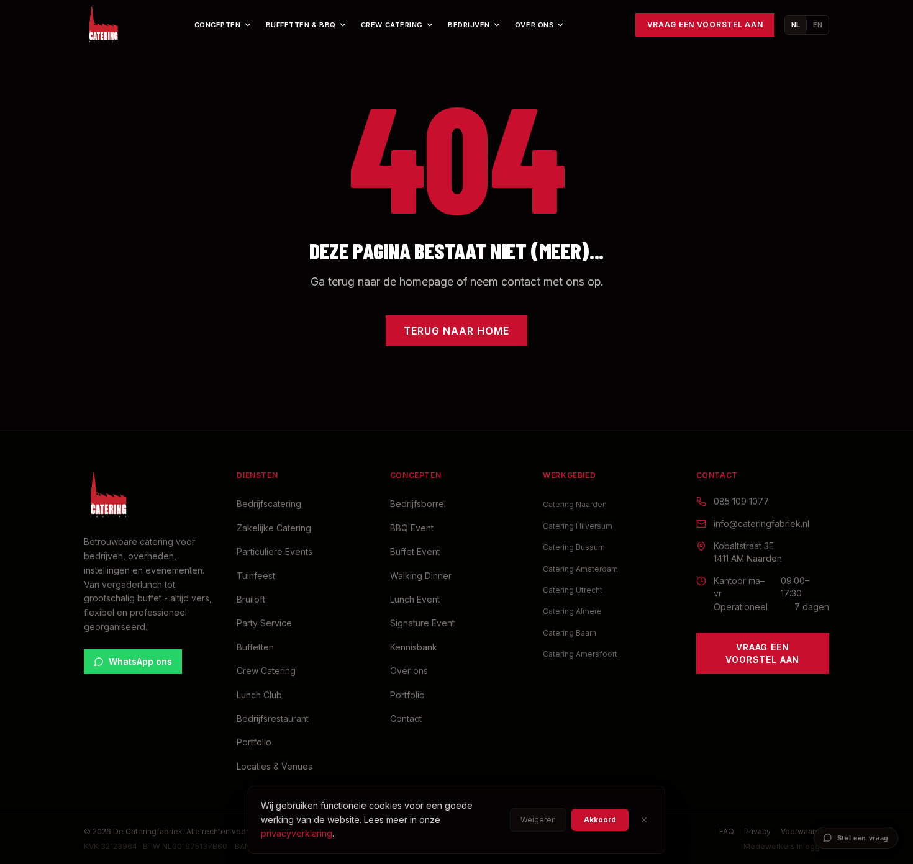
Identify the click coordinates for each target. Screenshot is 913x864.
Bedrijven (469, 24)
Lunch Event (415, 599)
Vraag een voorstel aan (705, 24)
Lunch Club (259, 695)
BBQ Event (412, 528)
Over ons (534, 24)
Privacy (757, 831)
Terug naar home (456, 331)
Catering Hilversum (577, 526)
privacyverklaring (296, 833)
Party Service (264, 623)
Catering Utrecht (572, 590)
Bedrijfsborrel (418, 503)
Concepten (217, 24)
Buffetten (255, 647)
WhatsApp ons (140, 661)
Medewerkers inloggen (786, 846)
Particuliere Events (274, 551)
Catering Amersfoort (580, 654)
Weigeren (538, 819)
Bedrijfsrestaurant (273, 718)
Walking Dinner (421, 575)
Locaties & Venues (274, 766)
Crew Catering (392, 24)
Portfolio (254, 742)
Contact (406, 718)
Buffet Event (415, 551)
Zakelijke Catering (274, 528)
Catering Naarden (575, 504)
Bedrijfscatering (269, 503)
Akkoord (600, 819)
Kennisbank (413, 647)
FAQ (726, 831)
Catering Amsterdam (580, 569)
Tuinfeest (256, 575)
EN (817, 24)
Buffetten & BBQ (301, 24)
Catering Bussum (574, 547)
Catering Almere (572, 611)
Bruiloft (251, 599)
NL (795, 24)
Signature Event (422, 623)
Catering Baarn (569, 632)
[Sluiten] (644, 820)
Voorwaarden (805, 831)
